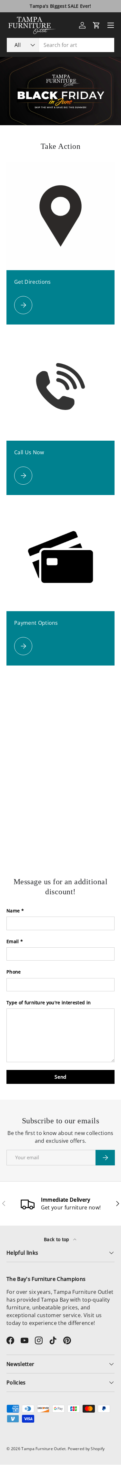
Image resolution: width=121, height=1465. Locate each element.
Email (12, 941)
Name (13, 911)
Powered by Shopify (86, 1448)
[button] (96, 25)
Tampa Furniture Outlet (43, 1448)
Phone (13, 972)
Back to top (57, 1239)
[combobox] (60, 45)
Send (60, 1077)
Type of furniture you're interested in (48, 1002)
